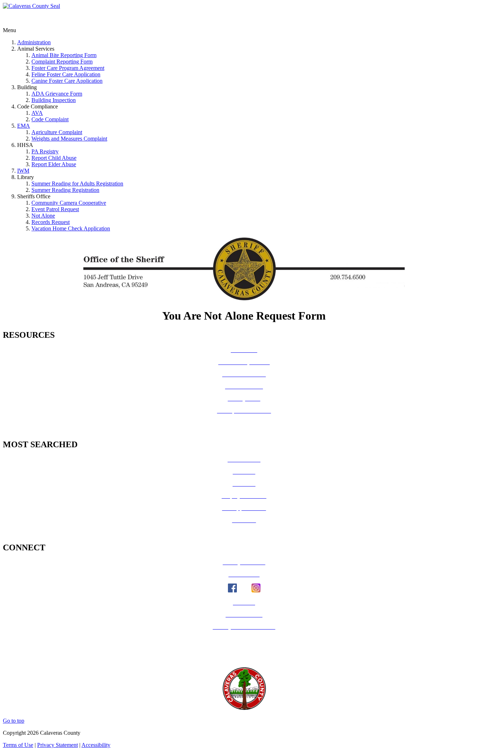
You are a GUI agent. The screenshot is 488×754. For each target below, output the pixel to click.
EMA (23, 126)
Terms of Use (18, 745)
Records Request (50, 222)
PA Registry (45, 151)
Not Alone (43, 216)
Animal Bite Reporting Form (63, 55)
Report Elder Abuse (53, 164)
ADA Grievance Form (56, 94)
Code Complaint (50, 119)
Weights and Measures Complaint (69, 139)
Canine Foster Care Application (67, 81)
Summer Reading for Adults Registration (77, 183)
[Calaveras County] (31, 6)
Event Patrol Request (55, 209)
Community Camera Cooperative (68, 203)
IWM (23, 171)
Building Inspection (53, 100)
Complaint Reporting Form (62, 61)
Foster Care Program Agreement (67, 68)
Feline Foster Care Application (65, 74)
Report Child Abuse (53, 158)
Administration (34, 42)
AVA (37, 113)
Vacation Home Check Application (70, 228)
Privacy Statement (57, 745)
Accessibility (95, 745)
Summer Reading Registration (65, 190)
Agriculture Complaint (56, 132)
